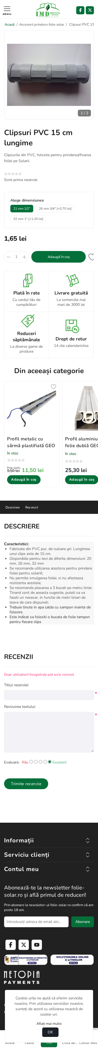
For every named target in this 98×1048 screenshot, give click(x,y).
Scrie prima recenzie (20, 179)
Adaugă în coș (59, 257)
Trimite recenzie (26, 783)
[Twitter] (90, 10)
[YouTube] (37, 945)
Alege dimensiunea (27, 200)
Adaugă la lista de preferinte (92, 257)
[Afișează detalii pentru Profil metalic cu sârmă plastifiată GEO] (31, 408)
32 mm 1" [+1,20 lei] (28, 219)
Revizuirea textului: (20, 706)
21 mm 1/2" (21, 208)
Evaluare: (11, 762)
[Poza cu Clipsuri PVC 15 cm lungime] (49, 115)
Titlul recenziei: (16, 685)
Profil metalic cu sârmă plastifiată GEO (31, 442)
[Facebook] (80, 10)
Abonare (82, 921)
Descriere (12, 507)
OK (50, 1032)
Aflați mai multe (49, 1023)
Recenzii (31, 507)
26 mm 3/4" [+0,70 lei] (55, 208)
